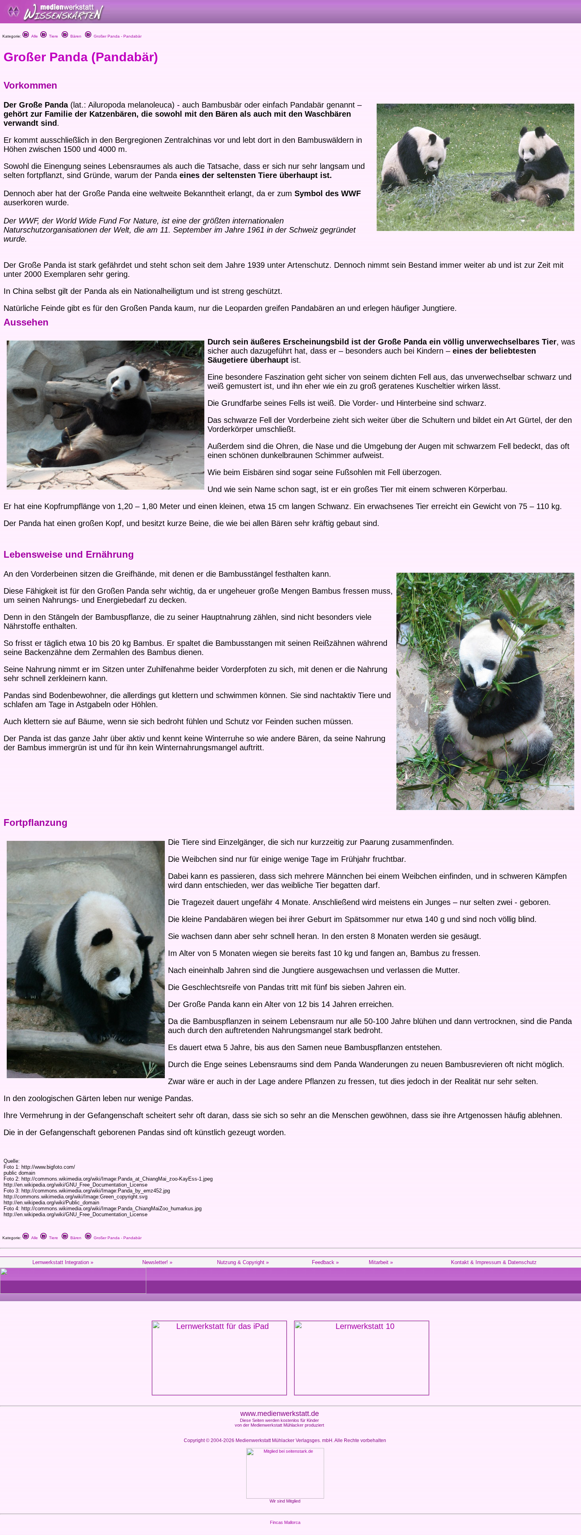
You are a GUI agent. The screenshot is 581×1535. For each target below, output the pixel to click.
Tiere (52, 36)
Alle (33, 36)
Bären (74, 36)
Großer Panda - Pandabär (116, 36)
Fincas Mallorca (285, 1522)
